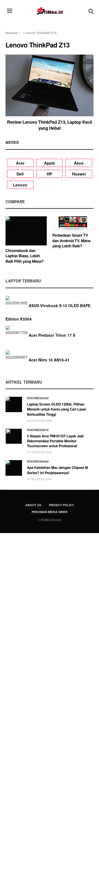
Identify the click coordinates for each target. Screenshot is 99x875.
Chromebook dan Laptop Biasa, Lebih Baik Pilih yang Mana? (25, 256)
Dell (20, 174)
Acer (20, 163)
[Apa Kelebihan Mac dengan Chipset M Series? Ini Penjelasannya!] (14, 467)
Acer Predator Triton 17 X (52, 335)
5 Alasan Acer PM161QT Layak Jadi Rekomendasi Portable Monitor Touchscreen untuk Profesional (55, 440)
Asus (79, 163)
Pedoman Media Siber (49, 512)
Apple (49, 163)
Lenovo (20, 185)
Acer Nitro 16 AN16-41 (49, 360)
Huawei (79, 174)
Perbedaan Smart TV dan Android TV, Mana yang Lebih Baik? (71, 241)
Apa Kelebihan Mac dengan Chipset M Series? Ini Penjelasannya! (57, 470)
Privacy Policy (61, 505)
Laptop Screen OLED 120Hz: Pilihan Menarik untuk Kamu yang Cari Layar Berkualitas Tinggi (56, 409)
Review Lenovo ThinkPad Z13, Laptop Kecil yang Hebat (49, 125)
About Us (33, 505)
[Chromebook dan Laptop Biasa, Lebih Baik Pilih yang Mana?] (26, 230)
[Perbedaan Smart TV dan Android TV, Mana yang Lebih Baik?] (73, 223)
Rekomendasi (38, 398)
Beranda (12, 33)
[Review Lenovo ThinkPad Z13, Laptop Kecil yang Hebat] (50, 85)
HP (49, 174)
